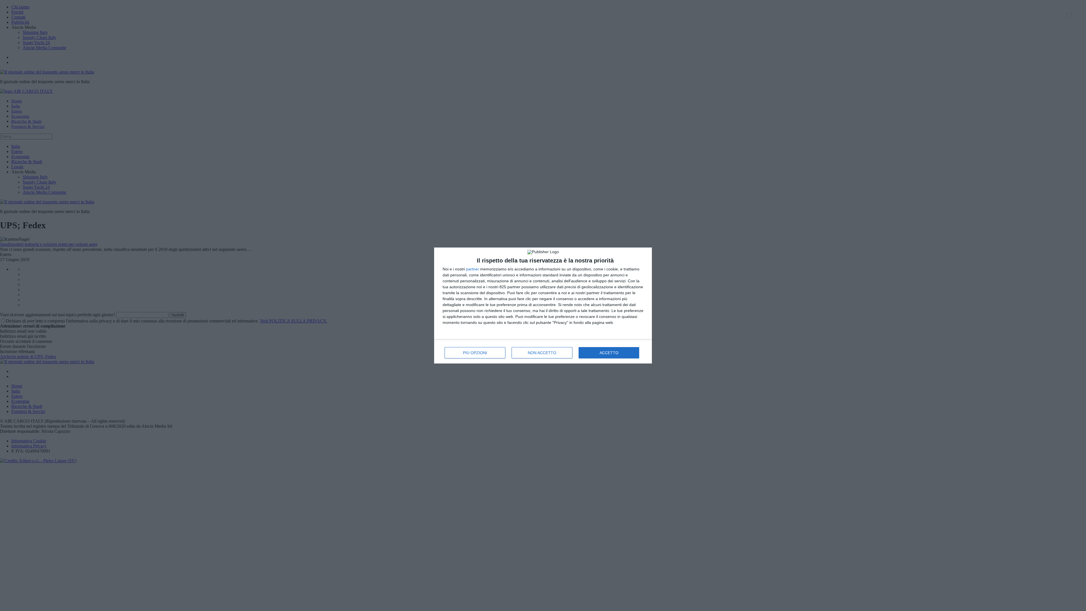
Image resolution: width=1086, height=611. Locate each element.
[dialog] (543, 305)
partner (472, 269)
